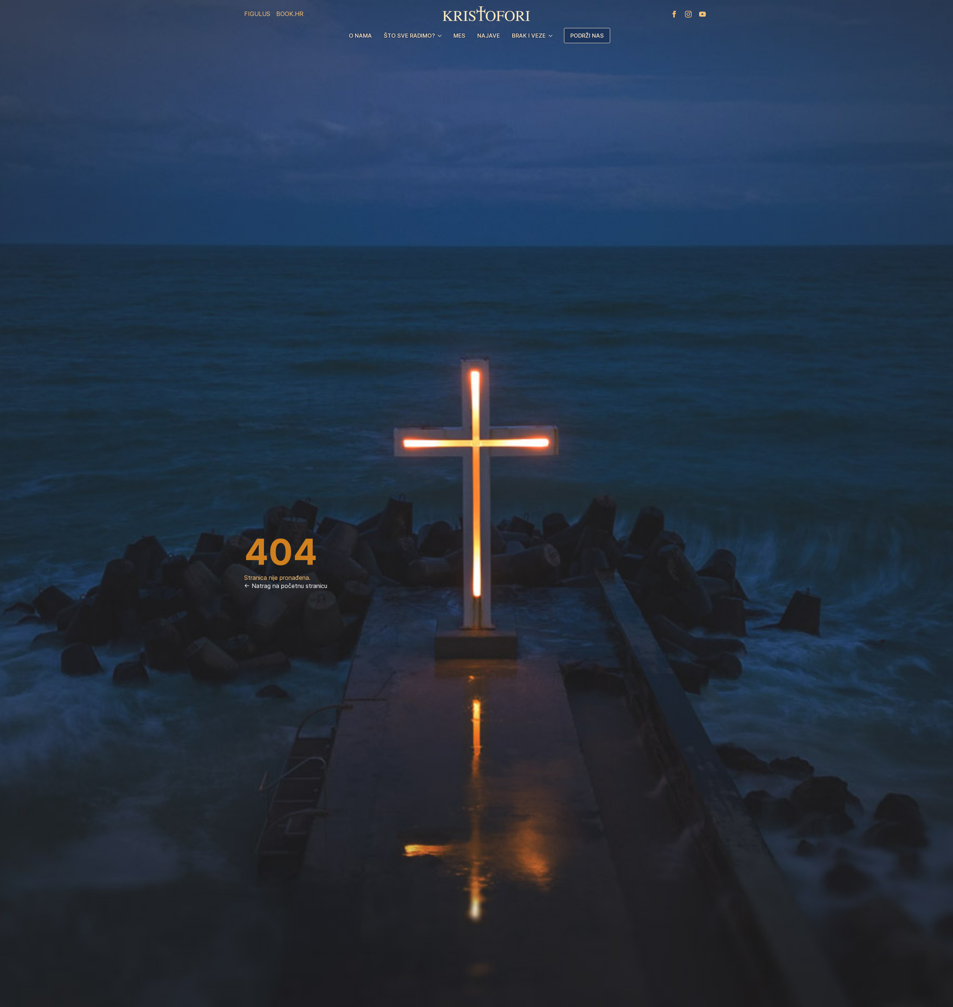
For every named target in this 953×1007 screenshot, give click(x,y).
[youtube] (702, 14)
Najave (488, 35)
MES (459, 35)
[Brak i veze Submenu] (552, 35)
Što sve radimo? (409, 35)
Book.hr (289, 14)
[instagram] (688, 14)
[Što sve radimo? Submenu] (441, 35)
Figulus (257, 14)
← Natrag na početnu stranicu (285, 586)
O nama (360, 35)
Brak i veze (529, 35)
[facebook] (674, 14)
